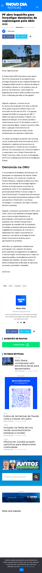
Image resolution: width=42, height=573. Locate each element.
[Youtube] (24, 322)
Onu (24, 286)
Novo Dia (11, 31)
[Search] (36, 477)
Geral (5, 24)
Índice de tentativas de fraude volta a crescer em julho (21, 417)
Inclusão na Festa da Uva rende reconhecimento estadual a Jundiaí (18, 430)
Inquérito (17, 286)
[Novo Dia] (4, 31)
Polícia (5, 413)
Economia (17, 357)
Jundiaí (6, 425)
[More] (30, 36)
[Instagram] (21, 322)
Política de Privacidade (27, 566)
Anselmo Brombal (20, 371)
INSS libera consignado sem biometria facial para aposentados (27, 364)
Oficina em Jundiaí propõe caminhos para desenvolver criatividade (20, 444)
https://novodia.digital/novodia (21, 311)
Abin (10, 286)
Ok (22, 570)
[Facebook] (18, 322)
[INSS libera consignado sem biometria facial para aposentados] (7, 361)
